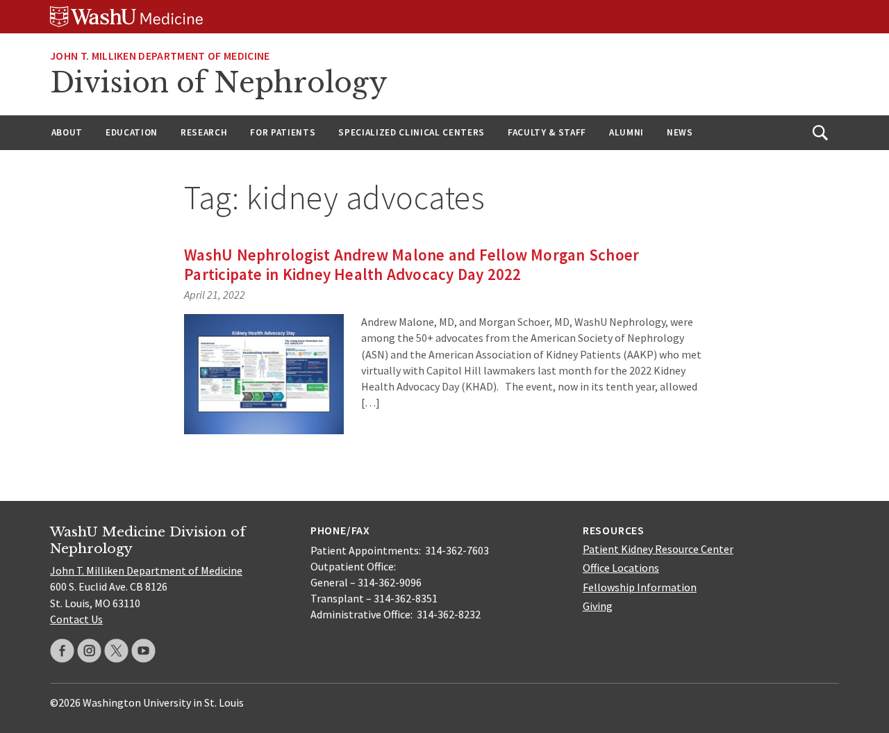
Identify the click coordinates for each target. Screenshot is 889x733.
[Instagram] (89, 651)
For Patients (282, 132)
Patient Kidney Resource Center (658, 549)
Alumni (626, 132)
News (680, 132)
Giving (598, 606)
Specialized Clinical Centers (411, 132)
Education (132, 132)
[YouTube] (143, 651)
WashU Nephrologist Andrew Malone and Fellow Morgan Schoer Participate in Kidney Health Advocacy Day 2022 (411, 264)
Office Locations (621, 568)
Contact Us (76, 619)
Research (204, 132)
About (67, 132)
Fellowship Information (640, 587)
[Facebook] (62, 651)
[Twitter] (116, 651)
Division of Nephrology (219, 82)
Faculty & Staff (547, 132)
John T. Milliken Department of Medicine (159, 56)
